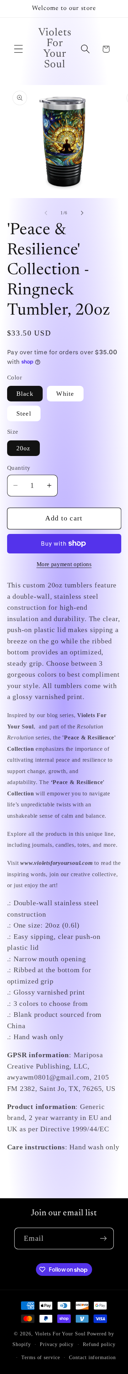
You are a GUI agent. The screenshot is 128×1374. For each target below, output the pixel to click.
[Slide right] (82, 213)
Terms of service (40, 1357)
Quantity (19, 467)
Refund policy (99, 1344)
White (65, 393)
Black (25, 393)
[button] (18, 49)
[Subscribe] (103, 1238)
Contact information (92, 1357)
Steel (24, 413)
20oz (23, 448)
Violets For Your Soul (60, 1333)
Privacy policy (57, 1344)
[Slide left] (46, 213)
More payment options (64, 564)
